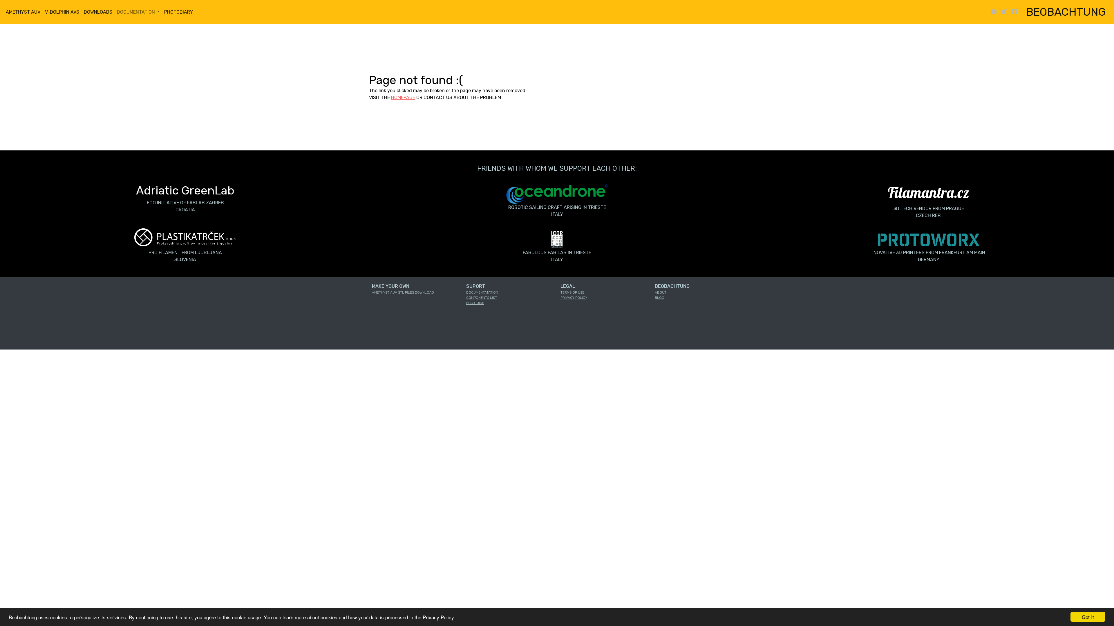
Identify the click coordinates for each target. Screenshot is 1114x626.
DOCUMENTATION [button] (136, 12)
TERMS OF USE (572, 292)
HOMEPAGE (403, 97)
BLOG (659, 298)
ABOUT (660, 292)
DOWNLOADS (98, 12)
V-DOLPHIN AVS (62, 12)
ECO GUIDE (475, 303)
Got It (1088, 616)
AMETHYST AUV (23, 12)
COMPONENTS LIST (481, 298)
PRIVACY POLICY (573, 298)
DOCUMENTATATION (482, 292)
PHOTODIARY (178, 12)
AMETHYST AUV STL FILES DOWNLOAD (403, 292)
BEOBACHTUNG (1066, 12)
